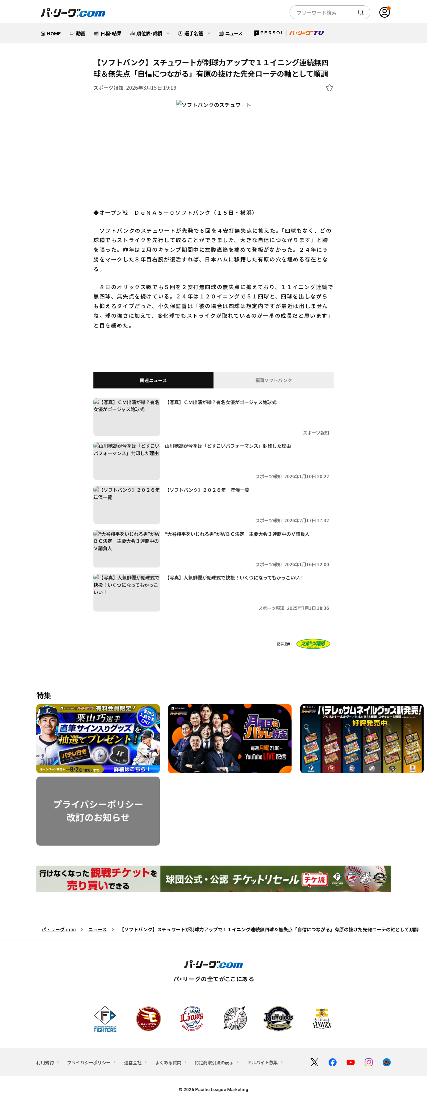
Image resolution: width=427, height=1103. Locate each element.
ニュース (97, 929)
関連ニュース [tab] (153, 380)
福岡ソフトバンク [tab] (273, 380)
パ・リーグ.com (58, 929)
